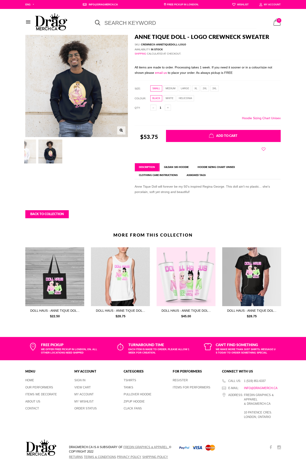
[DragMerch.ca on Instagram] (279, 448)
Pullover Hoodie (137, 394)
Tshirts (130, 380)
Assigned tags (196, 175)
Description (147, 167)
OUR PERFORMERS (39, 387)
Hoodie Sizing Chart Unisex (261, 118)
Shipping (140, 53)
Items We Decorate (41, 394)
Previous (16, 281)
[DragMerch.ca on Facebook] (270, 448)
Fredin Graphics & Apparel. (146, 447)
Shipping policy (155, 457)
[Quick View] (78, 262)
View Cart (82, 387)
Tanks (128, 387)
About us (32, 401)
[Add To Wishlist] (263, 149)
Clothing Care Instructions (158, 175)
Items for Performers (191, 387)
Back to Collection (47, 214)
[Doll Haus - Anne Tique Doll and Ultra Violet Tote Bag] (54, 276)
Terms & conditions (100, 457)
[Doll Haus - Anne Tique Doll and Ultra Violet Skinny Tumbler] (186, 276)
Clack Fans (133, 408)
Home (29, 380)
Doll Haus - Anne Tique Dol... (55, 310)
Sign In (79, 380)
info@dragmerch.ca (261, 388)
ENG (28, 4)
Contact (32, 408)
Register (180, 380)
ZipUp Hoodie (134, 401)
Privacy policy (129, 457)
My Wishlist (84, 401)
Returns (76, 457)
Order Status (85, 408)
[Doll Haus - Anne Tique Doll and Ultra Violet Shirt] (251, 276)
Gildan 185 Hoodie (176, 167)
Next (290, 281)
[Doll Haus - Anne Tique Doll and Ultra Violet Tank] (120, 276)
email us (161, 72)
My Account (84, 394)
